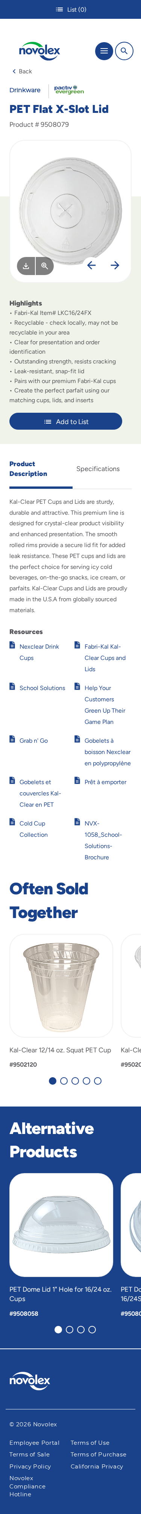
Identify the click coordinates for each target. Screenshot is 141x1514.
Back (25, 71)
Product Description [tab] (28, 469)
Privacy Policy (30, 1467)
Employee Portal (34, 1443)
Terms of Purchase (99, 1455)
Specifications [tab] (98, 469)
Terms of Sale (29, 1455)
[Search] (124, 51)
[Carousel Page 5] (98, 1081)
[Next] (115, 266)
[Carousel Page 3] (75, 1081)
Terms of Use (90, 1443)
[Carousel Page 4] (86, 1081)
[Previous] (91, 266)
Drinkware (25, 90)
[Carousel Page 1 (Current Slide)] (52, 1081)
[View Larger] (45, 266)
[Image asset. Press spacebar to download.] (26, 266)
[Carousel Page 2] (64, 1081)
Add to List (72, 422)
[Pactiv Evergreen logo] (70, 1382)
